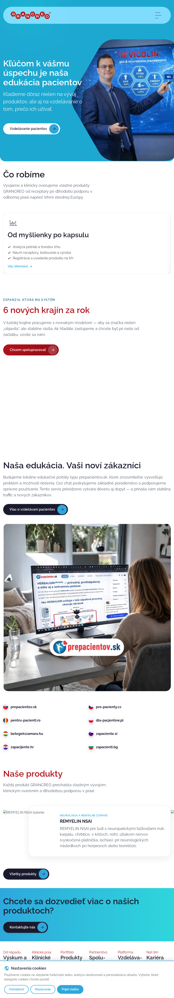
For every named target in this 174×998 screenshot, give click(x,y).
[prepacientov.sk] (87, 607)
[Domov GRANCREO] (31, 15)
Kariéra (155, 957)
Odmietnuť (16, 989)
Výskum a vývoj (15, 960)
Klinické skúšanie (42, 960)
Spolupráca (97, 960)
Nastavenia (43, 989)
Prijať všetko (70, 989)
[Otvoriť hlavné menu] (158, 15)
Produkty (71, 957)
